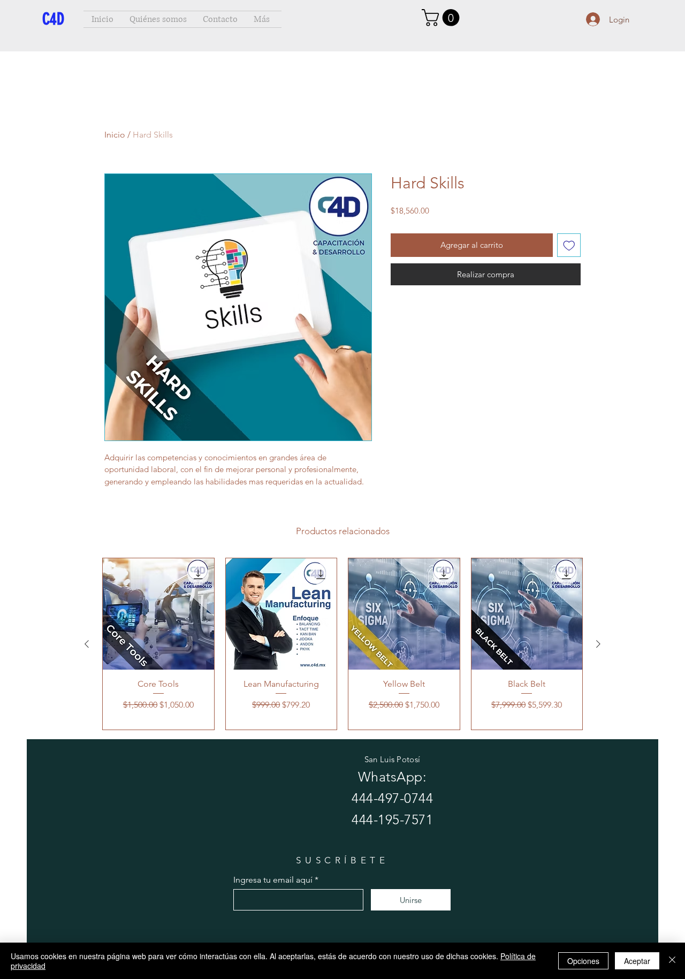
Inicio (114, 135)
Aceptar (637, 960)
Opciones (583, 960)
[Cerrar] (672, 960)
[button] (442, 17)
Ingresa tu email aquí (273, 880)
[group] (342, 644)
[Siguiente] (598, 644)
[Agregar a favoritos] (569, 245)
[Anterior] (86, 644)
